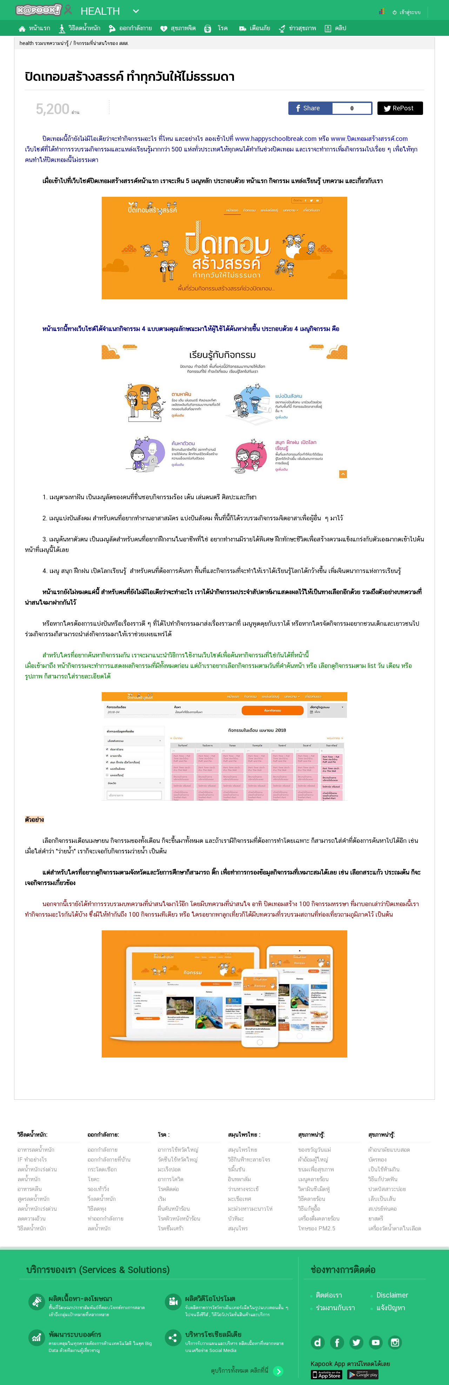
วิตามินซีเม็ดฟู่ (314, 1189)
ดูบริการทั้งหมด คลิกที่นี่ (239, 1370)
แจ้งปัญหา (390, 1307)
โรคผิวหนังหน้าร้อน (179, 1218)
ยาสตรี (375, 1218)
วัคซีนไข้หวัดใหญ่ (177, 1159)
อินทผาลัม (239, 1179)
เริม (162, 1199)
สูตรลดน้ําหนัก (33, 1199)
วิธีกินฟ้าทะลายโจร (249, 1159)
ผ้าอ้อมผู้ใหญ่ (313, 1159)
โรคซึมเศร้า (170, 1228)
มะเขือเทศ (239, 1199)
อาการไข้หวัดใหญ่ (178, 1149)
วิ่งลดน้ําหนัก (102, 1199)
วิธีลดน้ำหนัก (84, 28)
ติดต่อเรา (329, 1295)
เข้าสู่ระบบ (410, 12)
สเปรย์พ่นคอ (382, 1208)
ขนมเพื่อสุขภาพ (316, 1169)
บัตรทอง (377, 1159)
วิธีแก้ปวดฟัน (382, 1179)
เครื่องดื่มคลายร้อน (319, 1218)
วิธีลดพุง (97, 1208)
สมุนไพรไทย (242, 1149)
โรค (223, 28)
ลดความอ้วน (32, 1218)
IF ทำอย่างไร (32, 1159)
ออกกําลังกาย (103, 1149)
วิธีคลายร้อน (311, 1199)
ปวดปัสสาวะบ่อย (387, 1189)
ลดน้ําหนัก (99, 1228)
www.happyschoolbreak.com (276, 138)
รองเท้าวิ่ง (98, 1189)
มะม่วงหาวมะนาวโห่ (250, 1208)
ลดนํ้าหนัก (29, 1179)
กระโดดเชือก (102, 1169)
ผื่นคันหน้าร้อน (174, 1208)
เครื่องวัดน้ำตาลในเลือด (394, 1228)
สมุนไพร (238, 1228)
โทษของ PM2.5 (316, 1228)
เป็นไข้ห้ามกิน (384, 1169)
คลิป (340, 28)
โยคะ (93, 1179)
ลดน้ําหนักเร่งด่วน (37, 1169)
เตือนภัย (260, 28)
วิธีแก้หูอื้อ (309, 1208)
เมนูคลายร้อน (313, 1179)
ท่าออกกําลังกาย (105, 1218)
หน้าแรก (39, 28)
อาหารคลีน (30, 1189)
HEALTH (100, 11)
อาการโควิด (170, 1179)
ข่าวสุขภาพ (302, 28)
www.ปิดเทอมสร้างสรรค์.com (369, 138)
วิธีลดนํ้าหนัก (32, 1228)
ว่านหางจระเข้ (243, 1189)
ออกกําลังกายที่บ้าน (109, 1159)
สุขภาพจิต (183, 28)
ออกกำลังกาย (135, 28)
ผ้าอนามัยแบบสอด (389, 1149)
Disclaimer (392, 1295)
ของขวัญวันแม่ (314, 1149)
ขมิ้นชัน (236, 1169)
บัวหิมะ (236, 1218)
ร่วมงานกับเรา (335, 1307)
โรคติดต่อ (168, 1189)
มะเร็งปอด (169, 1169)
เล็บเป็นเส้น (382, 1199)
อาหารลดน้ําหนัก (36, 1149)
